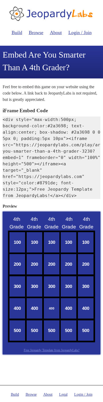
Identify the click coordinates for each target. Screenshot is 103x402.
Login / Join (80, 32)
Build (17, 32)
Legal (63, 394)
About (56, 32)
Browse (36, 32)
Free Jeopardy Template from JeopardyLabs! (51, 350)
